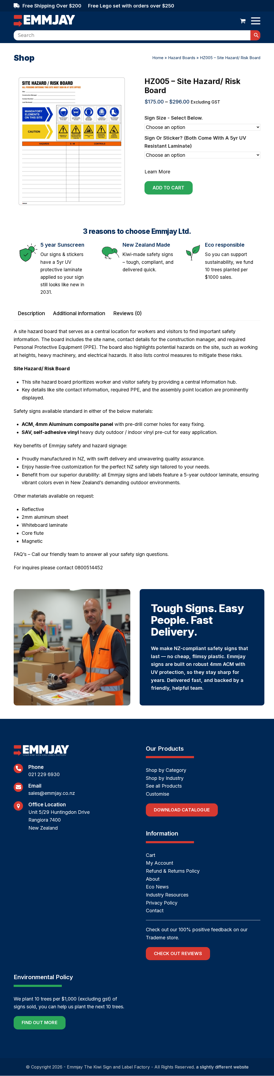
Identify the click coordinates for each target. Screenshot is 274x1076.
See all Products (164, 786)
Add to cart (169, 187)
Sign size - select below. (173, 118)
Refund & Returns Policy (173, 871)
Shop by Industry (165, 778)
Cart (150, 855)
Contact (154, 911)
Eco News (157, 887)
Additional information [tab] (79, 313)
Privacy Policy (161, 903)
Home (157, 57)
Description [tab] (31, 313)
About (152, 879)
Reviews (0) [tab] (127, 313)
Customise (157, 794)
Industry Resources (167, 895)
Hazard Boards (181, 57)
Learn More (157, 171)
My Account (159, 863)
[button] (243, 21)
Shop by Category (166, 770)
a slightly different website (222, 1067)
